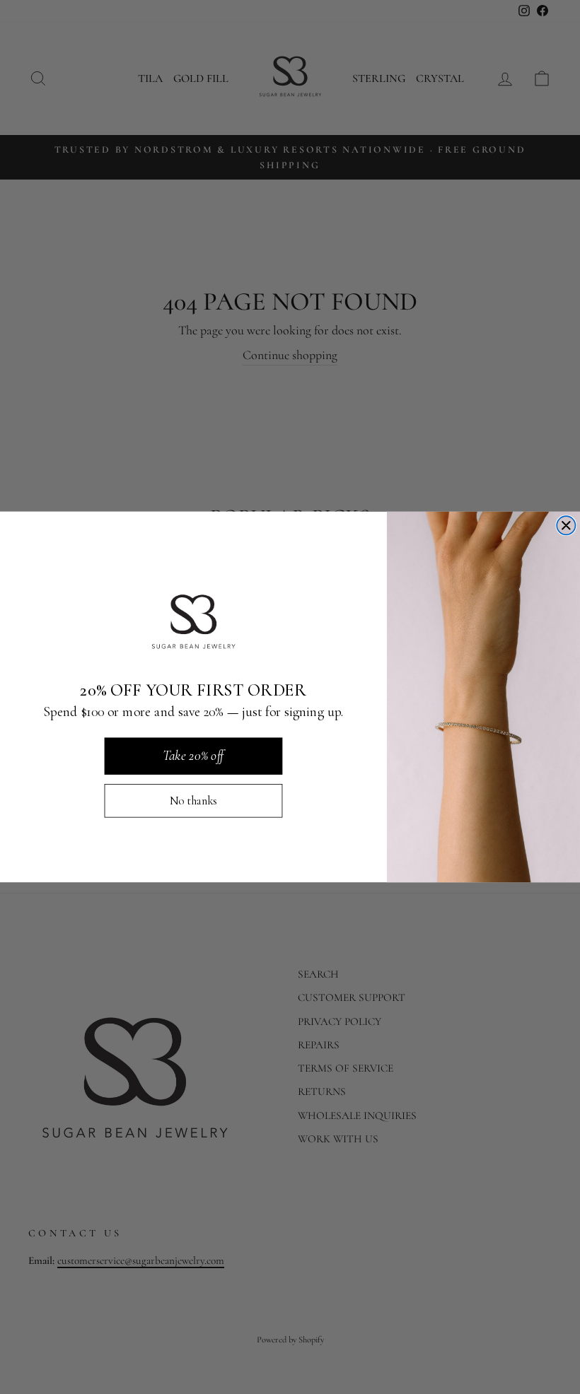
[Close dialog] (566, 525)
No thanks (193, 801)
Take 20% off (193, 755)
